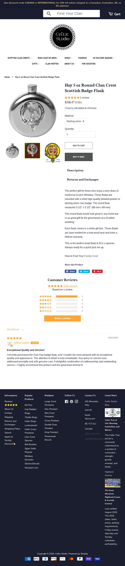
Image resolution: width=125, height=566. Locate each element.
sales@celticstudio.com (96, 439)
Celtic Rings (30, 421)
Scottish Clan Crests (19, 58)
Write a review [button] (63, 318)
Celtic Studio (61, 554)
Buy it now (78, 156)
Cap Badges (31, 409)
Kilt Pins (28, 405)
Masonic (82, 58)
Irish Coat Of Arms (47, 58)
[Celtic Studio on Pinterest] (71, 402)
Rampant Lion (31, 468)
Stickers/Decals (32, 463)
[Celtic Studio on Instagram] (76, 402)
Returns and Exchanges (82, 179)
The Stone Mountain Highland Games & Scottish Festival (112, 497)
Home (7, 77)
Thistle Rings (31, 417)
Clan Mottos (52, 63)
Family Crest (91, 256)
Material (69, 115)
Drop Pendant (51, 432)
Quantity (69, 129)
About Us (69, 63)
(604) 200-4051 (92, 434)
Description (75, 170)
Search (8, 433)
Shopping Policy (12, 429)
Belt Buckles (30, 444)
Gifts (35, 63)
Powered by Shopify (78, 554)
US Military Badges (103, 58)
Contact (8, 413)
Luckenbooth (31, 425)
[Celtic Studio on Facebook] (66, 402)
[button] (72, 97)
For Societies (88, 63)
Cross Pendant (52, 421)
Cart (117, 14)
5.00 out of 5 (70, 286)
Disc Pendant (51, 409)
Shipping (69, 108)
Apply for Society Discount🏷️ (10, 440)
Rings (68, 58)
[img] (14, 338)
